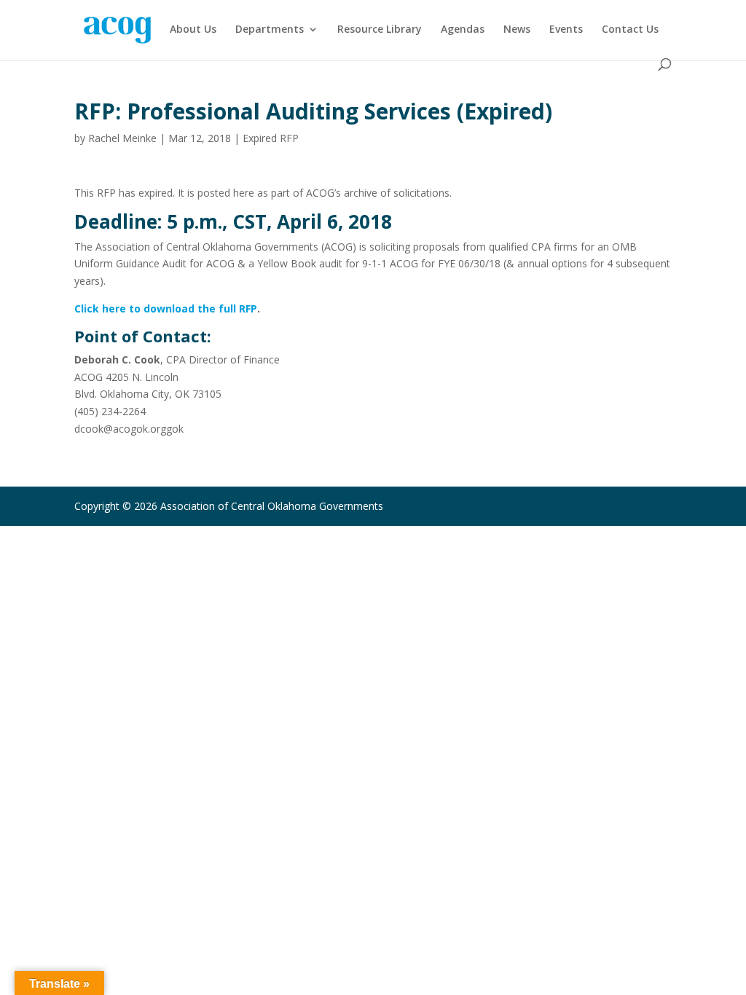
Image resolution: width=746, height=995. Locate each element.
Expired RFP (271, 138)
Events (566, 30)
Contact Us (630, 30)
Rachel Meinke (122, 138)
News (516, 30)
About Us (193, 30)
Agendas (462, 30)
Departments (269, 30)
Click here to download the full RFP (165, 308)
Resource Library (379, 30)
